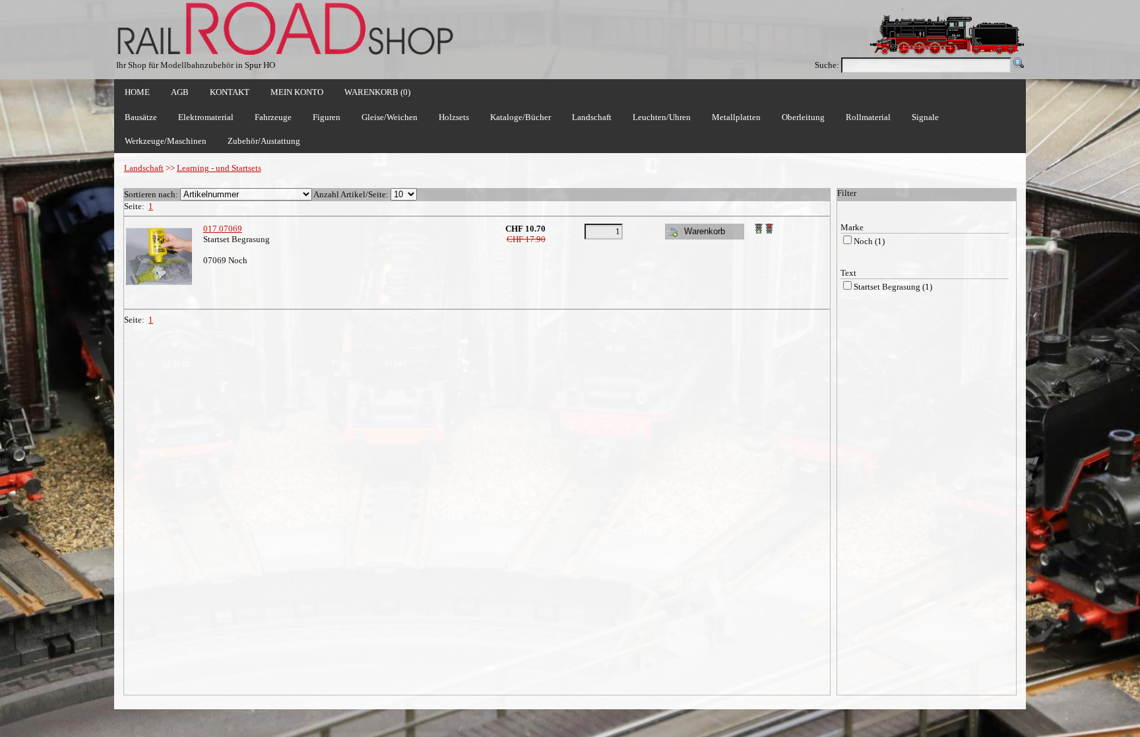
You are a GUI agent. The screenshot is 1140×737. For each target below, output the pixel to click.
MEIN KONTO (296, 92)
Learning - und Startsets (219, 168)
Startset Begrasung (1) (893, 287)
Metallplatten (736, 117)
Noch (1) (869, 241)
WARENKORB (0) (377, 92)
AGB (180, 92)
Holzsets (454, 117)
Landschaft (144, 168)
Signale (925, 117)
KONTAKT (229, 92)
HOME (137, 92)
